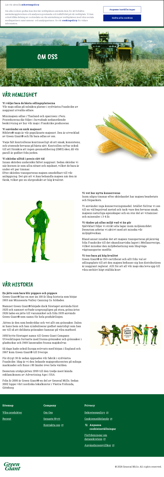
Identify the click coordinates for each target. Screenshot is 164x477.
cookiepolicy (69, 20)
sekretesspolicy (30, 4)
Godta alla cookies (122, 17)
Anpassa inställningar (122, 9)
